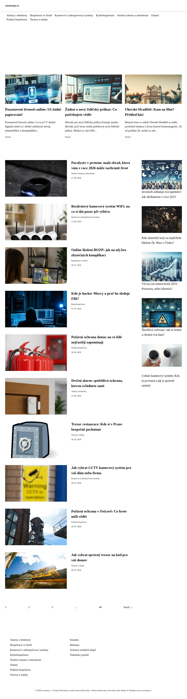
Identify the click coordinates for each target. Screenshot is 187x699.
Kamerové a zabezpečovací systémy (74, 15)
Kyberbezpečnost (105, 15)
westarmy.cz (12, 5)
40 (100, 607)
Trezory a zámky (39, 19)
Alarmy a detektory (17, 15)
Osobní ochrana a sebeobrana (132, 15)
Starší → (128, 607)
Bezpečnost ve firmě (41, 15)
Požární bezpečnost (17, 19)
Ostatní (155, 15)
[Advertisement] (93, 43)
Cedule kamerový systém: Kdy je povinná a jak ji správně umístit (161, 380)
